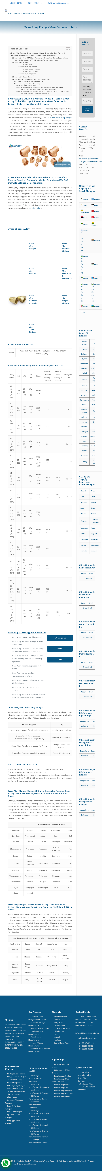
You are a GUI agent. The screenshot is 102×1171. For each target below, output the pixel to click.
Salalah (84, 417)
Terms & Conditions (19, 1164)
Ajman (84, 379)
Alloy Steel (58, 1023)
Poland (84, 436)
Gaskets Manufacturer (40, 1028)
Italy (84, 441)
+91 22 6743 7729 (86, 1043)
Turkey (84, 462)
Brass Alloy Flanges (28, 64)
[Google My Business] (95, 3)
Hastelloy (58, 1040)
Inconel (57, 1037)
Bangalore (84, 721)
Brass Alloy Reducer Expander (30, 71)
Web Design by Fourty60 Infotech (72, 1161)
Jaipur (83, 574)
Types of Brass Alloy (21, 62)
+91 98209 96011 (34, 3)
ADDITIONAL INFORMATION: (28, 85)
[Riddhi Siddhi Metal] (24, 13)
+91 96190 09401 (15, 3)
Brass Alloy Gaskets (28, 68)
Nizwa (84, 422)
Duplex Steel (59, 1025)
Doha (84, 386)
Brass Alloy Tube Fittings (29, 74)
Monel (56, 1034)
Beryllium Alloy (35, 208)
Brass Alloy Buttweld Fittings (30, 66)
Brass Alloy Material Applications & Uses (30, 81)
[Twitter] (87, 3)
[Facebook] (83, 3)
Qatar (84, 349)
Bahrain (84, 354)
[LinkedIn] (91, 3)
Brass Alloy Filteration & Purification (31, 69)
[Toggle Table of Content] (67, 49)
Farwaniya (84, 400)
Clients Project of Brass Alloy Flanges (29, 83)
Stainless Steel (60, 1017)
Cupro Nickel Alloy (61, 1043)
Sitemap (32, 1164)
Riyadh (84, 359)
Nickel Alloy (59, 1031)
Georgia (84, 432)
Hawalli (84, 395)
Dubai (84, 373)
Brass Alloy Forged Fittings (29, 73)
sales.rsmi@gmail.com (88, 159)
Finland (84, 427)
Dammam (84, 364)
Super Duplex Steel (62, 1028)
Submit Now (87, 110)
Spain (84, 451)
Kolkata (84, 726)
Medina (84, 368)
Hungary (84, 446)
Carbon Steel (59, 1020)
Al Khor (84, 390)
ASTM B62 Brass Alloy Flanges (59, 118)
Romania (84, 455)
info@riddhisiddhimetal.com (58, 3)
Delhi (91, 574)
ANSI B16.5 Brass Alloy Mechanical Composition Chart (33, 79)
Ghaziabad (87, 578)
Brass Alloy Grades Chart (23, 77)
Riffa (84, 405)
